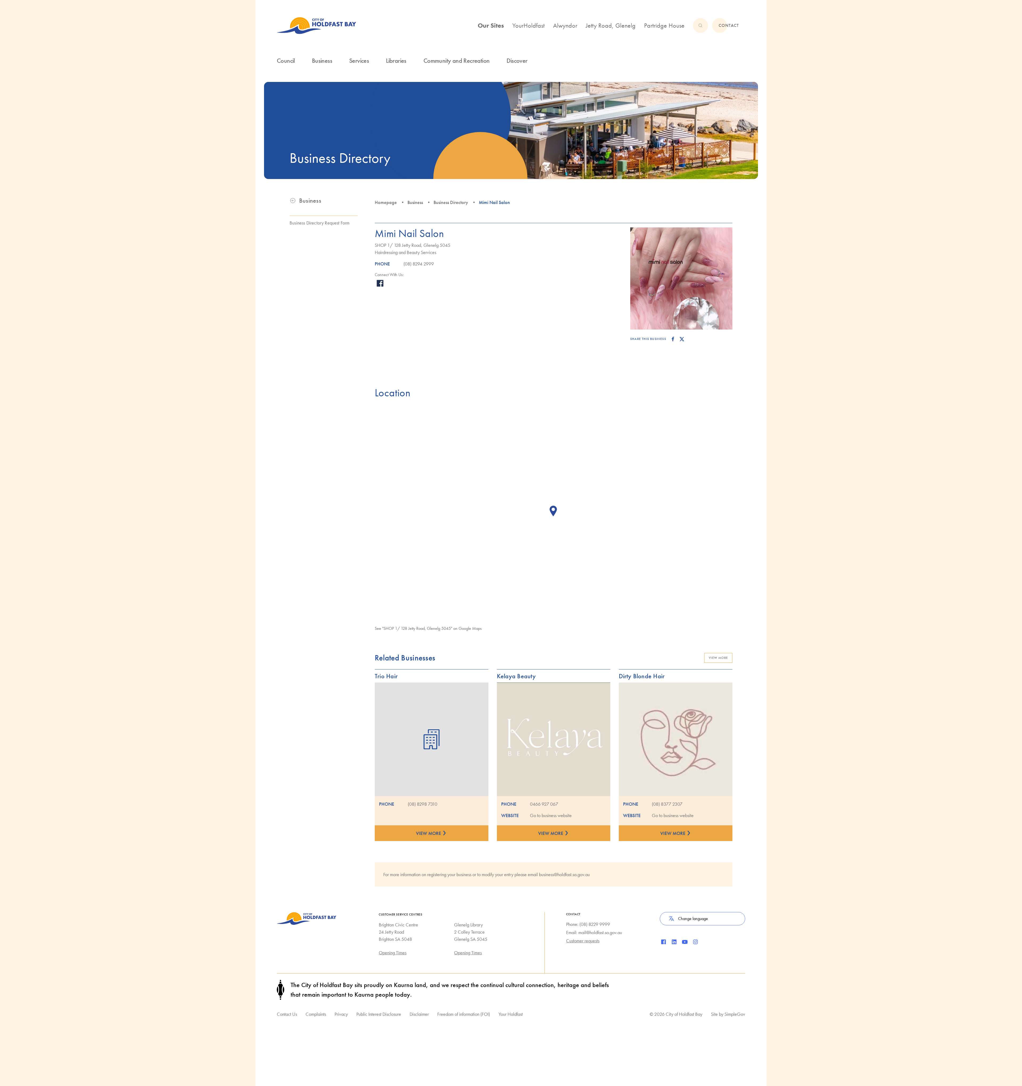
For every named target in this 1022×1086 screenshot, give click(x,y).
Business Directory (451, 202)
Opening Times (392, 953)
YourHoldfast (528, 25)
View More (718, 658)
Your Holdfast (510, 1014)
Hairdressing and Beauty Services (405, 252)
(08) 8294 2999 (418, 264)
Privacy (341, 1014)
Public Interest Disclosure (378, 1014)
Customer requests (582, 941)
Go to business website (551, 815)
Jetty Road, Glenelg (611, 25)
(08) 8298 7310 (422, 804)
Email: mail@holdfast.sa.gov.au (594, 932)
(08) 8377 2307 (667, 804)
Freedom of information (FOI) (463, 1014)
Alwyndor (565, 25)
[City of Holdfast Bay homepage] (316, 25)
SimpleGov (734, 1014)
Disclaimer (419, 1014)
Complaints (316, 1014)
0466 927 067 (544, 804)
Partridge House (664, 25)
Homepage (386, 202)
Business (415, 202)
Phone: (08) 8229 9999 (588, 924)
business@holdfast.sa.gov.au (564, 874)
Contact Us (287, 1014)
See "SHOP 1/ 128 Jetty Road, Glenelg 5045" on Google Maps (428, 628)
